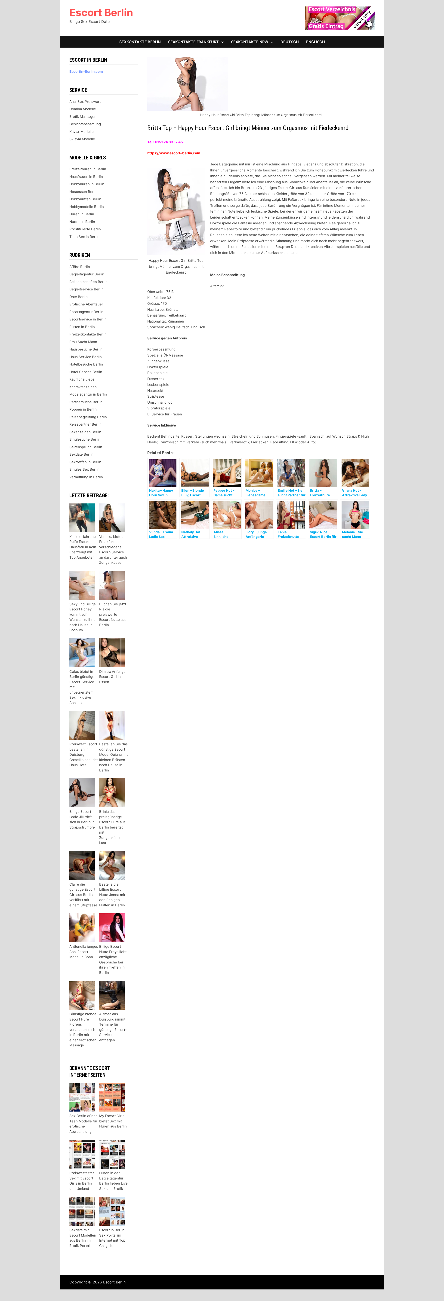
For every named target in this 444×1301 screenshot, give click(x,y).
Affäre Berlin (79, 267)
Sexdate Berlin (81, 454)
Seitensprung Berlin (85, 447)
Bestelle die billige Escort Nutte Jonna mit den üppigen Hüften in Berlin (112, 894)
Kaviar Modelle (81, 131)
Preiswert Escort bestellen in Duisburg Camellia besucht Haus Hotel (83, 754)
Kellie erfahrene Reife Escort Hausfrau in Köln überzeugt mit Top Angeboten (82, 547)
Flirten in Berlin (82, 327)
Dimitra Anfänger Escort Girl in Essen (113, 676)
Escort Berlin (101, 12)
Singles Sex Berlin (84, 469)
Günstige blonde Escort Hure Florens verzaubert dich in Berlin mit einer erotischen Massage (82, 1029)
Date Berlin (78, 297)
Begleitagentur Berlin (86, 274)
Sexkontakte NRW (249, 42)
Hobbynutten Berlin (85, 199)
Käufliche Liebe (82, 379)
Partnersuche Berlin (85, 402)
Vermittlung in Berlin (86, 477)
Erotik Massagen (82, 116)
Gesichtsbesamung (85, 124)
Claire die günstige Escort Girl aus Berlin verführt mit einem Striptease (83, 894)
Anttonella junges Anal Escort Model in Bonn (83, 951)
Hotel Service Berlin (85, 372)
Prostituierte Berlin (85, 229)
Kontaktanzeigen (83, 387)
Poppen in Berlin (83, 409)
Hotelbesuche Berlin (86, 364)
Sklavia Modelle (82, 139)
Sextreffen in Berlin (85, 462)
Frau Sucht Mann (83, 342)
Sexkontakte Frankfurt (193, 42)
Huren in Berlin (81, 214)
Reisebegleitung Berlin (88, 417)
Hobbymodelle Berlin (86, 206)
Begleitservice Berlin (86, 289)
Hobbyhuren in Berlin (86, 184)
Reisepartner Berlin (85, 424)
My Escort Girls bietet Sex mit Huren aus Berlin (113, 1121)
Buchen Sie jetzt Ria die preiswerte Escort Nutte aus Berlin (112, 614)
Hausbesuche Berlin (85, 349)
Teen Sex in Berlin (84, 237)
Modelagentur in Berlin (88, 394)
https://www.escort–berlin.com (173, 153)
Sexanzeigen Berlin (85, 432)
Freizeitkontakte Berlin (88, 334)
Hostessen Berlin (83, 191)
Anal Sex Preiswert (85, 101)
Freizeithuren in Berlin (87, 169)
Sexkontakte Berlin (140, 42)
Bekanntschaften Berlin (88, 282)
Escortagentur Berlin (86, 312)
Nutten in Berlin (82, 221)
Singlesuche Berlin (84, 439)
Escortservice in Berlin (88, 319)
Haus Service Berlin (85, 357)
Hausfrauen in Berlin (86, 176)
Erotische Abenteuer (86, 304)
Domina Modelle (82, 109)
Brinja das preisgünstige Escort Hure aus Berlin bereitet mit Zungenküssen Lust (112, 827)
